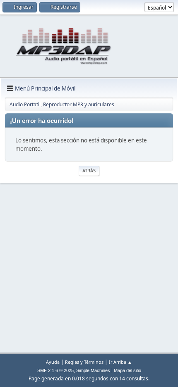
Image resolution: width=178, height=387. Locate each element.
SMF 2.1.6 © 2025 (55, 370)
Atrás (89, 170)
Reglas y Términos (84, 362)
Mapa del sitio (127, 370)
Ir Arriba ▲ (120, 362)
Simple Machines (93, 370)
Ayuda (53, 362)
